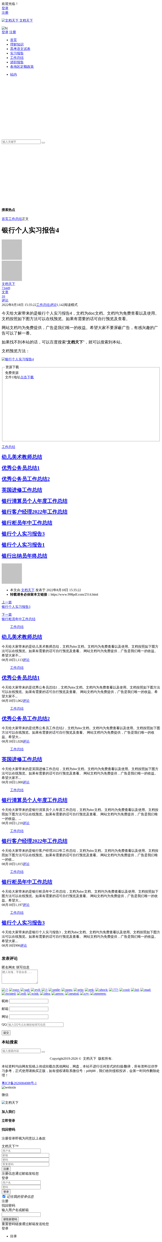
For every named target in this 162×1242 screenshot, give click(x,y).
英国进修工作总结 (22, 490)
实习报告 (17, 53)
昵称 (5, 1001)
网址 (5, 1016)
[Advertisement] (85, 106)
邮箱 (5, 1009)
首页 (13, 40)
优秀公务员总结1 (21, 468)
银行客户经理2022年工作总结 (35, 512)
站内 (13, 74)
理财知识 (17, 44)
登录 (5, 8)
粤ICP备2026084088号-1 (19, 1083)
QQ (4, 1024)
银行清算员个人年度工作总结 (35, 501)
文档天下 (28, 590)
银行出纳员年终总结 (24, 556)
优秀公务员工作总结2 (26, 479)
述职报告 (17, 62)
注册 (5, 12)
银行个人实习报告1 (23, 545)
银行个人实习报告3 (23, 534)
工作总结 (17, 57)
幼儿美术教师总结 (22, 457)
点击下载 (27, 377)
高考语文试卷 (20, 49)
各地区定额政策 (22, 66)
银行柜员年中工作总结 (27, 523)
